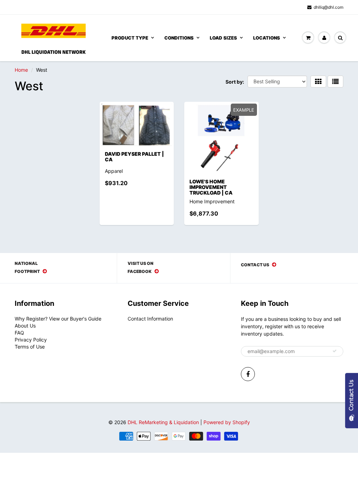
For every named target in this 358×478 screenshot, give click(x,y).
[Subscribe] (334, 351)
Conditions (179, 38)
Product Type (130, 38)
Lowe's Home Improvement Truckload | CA (210, 187)
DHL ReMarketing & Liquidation (163, 422)
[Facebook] (248, 374)
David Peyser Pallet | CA (134, 156)
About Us (25, 326)
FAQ (19, 333)
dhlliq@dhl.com (328, 7)
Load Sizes (223, 38)
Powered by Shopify (226, 422)
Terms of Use (30, 347)
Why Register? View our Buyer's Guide (58, 319)
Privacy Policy (31, 340)
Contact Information (150, 319)
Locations (266, 38)
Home (21, 70)
